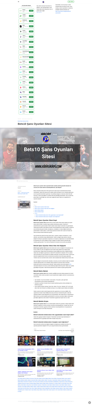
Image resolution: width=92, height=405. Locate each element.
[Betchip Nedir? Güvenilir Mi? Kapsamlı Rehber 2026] (65, 340)
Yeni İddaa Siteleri (26, 386)
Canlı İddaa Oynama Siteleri (56, 388)
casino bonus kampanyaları (23, 346)
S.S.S (36, 213)
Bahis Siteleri (28, 380)
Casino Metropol (68, 381)
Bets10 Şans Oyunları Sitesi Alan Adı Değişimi (44, 208)
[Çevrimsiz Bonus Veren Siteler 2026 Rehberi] (46, 362)
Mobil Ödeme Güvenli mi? (23, 381)
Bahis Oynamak (57, 378)
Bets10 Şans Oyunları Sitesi (23, 121)
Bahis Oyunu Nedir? (66, 378)
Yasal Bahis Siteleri (56, 380)
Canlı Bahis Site (65, 383)
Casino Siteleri (32, 346)
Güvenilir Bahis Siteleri (36, 380)
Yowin (43, 388)
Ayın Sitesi (70, 1)
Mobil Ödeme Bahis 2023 (46, 386)
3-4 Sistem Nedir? (57, 383)
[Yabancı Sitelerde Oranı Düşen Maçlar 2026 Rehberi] (27, 362)
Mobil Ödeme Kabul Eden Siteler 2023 (60, 386)
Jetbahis (19, 383)
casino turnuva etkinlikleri (49, 346)
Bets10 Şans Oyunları (25, 192)
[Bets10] (24, 204)
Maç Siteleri (39, 389)
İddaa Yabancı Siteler (35, 386)
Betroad (39, 388)
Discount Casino (25, 383)
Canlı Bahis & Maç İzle (26, 384)
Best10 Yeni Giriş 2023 (34, 381)
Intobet (41, 381)
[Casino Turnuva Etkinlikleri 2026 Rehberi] (46, 340)
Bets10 (19, 192)
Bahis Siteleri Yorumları (47, 380)
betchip (60, 346)
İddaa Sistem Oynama (48, 383)
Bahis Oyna (51, 378)
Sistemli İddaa (33, 383)
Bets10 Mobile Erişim (39, 211)
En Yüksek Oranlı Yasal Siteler (29, 389)
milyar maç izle (39, 12)
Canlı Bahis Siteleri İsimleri (52, 384)
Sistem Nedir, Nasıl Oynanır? (49, 389)
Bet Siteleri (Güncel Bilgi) (42, 378)
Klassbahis (50, 381)
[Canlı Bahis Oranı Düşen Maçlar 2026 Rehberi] (65, 362)
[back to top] (89, 402)
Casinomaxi (61, 381)
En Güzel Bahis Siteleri (61, 389)
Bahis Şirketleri (21, 380)
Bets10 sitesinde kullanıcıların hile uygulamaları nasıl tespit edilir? (50, 215)
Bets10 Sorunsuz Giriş (31, 378)
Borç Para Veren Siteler (32, 388)
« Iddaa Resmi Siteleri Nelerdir (39, 330)
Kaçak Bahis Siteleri (65, 380)
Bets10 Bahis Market (39, 210)
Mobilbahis (56, 381)
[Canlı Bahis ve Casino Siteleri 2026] (43, 1)
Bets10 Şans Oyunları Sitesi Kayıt (42, 206)
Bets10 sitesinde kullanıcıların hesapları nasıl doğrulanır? (48, 216)
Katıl (31, 10)
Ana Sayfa (20, 378)
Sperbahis (47, 388)
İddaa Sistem (39, 383)
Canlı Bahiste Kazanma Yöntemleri (38, 384)
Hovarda (45, 381)
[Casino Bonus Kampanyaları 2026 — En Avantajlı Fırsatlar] (27, 340)
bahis (70, 264)
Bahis (57, 346)
